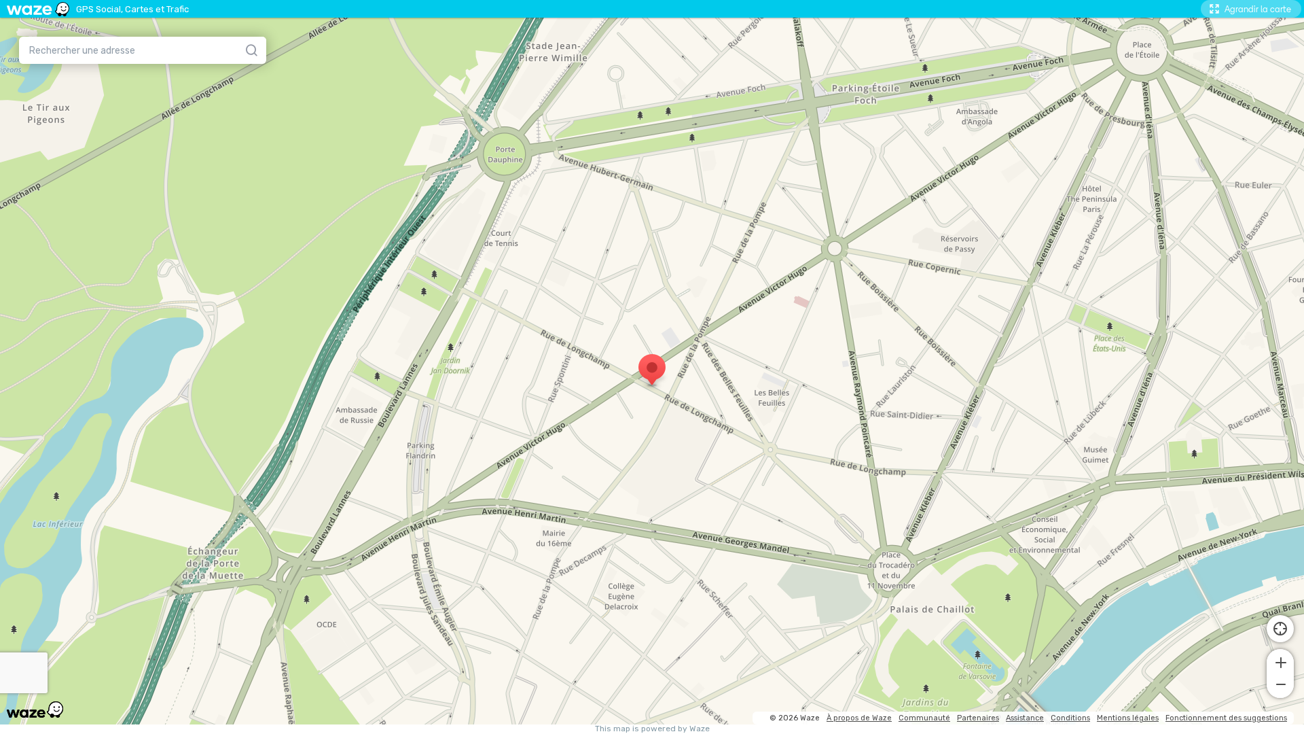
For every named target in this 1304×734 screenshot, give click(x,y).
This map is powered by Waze (652, 728)
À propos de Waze (859, 718)
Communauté (924, 718)
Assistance (1025, 718)
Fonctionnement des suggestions (1226, 718)
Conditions (1070, 718)
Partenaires (978, 718)
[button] (1280, 661)
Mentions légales (1128, 718)
